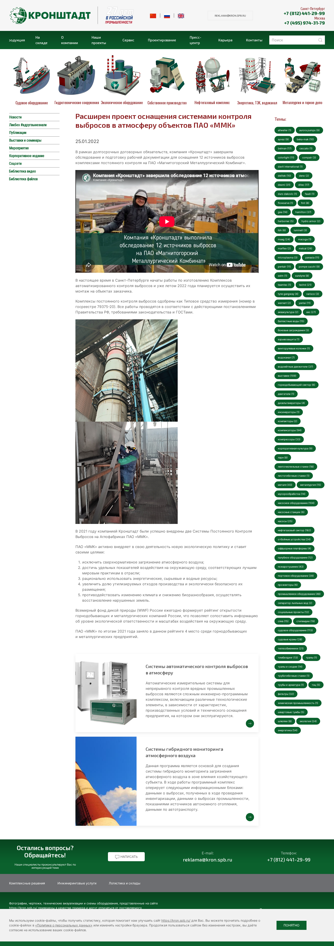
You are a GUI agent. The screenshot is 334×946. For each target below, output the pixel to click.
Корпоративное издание (26, 156)
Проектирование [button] (162, 40)
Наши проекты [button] (99, 40)
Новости (15, 117)
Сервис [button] (128, 40)
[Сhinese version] (153, 15)
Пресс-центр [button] (195, 40)
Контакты (254, 40)
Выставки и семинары (25, 140)
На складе (41, 40)
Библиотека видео (22, 171)
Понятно (291, 925)
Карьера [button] (225, 40)
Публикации (17, 132)
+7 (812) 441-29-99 (304, 13)
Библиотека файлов (23, 179)
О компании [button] (69, 40)
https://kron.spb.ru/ (175, 920)
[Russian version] (167, 15)
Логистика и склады (124, 883)
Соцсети (15, 163)
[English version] (181, 15)
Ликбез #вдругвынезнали (28, 125)
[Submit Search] (320, 40)
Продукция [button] (17, 40)
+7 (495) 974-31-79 (304, 22)
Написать (129, 856)
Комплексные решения (27, 883)
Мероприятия (19, 148)
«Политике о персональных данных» (63, 925)
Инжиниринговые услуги (76, 883)
